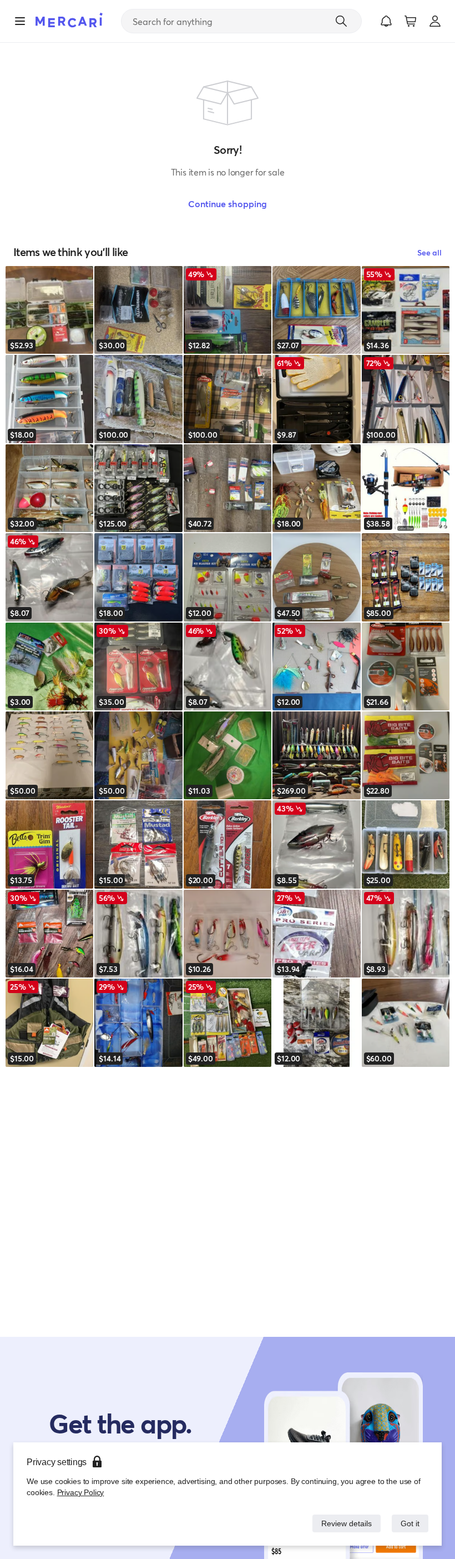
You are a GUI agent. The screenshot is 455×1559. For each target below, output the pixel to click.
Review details (343, 1523)
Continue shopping (227, 203)
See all (429, 252)
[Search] (341, 21)
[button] (386, 21)
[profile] (435, 21)
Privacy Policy (79, 1492)
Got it (409, 1523)
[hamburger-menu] (20, 21)
